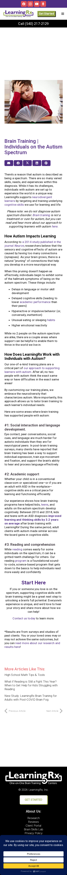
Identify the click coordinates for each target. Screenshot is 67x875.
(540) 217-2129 (37, 24)
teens (44, 504)
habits (51, 320)
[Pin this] (46, 163)
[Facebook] (24, 4)
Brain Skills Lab (33, 829)
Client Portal (33, 825)
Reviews (33, 821)
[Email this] (8, 163)
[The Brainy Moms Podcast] (43, 4)
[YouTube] (37, 4)
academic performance (35, 302)
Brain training (41, 215)
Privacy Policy (33, 833)
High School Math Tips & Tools (24, 675)
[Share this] (18, 163)
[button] (62, 13)
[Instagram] (30, 4)
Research (33, 818)
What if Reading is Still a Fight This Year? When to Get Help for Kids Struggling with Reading (31, 685)
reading (17, 549)
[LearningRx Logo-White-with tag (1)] (33, 778)
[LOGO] (18, 14)
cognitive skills (14, 204)
